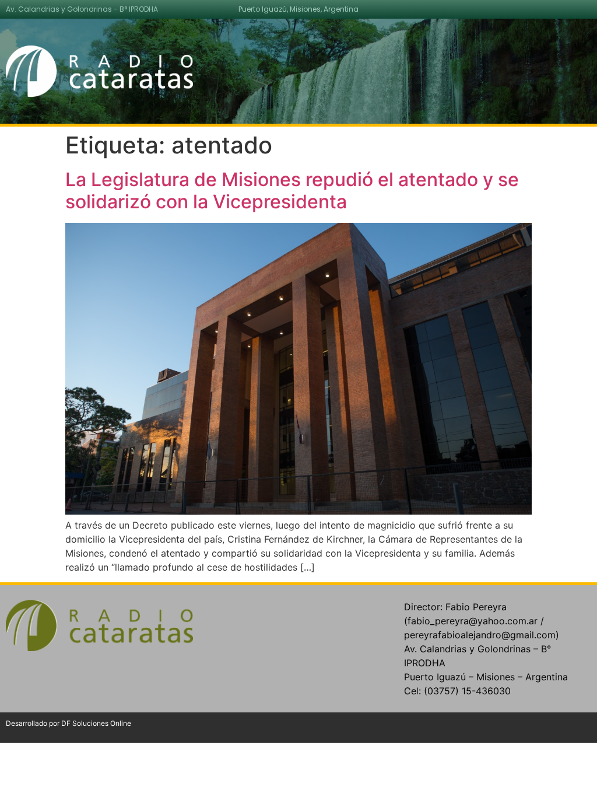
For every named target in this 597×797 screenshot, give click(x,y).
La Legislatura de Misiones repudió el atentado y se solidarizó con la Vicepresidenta (292, 190)
